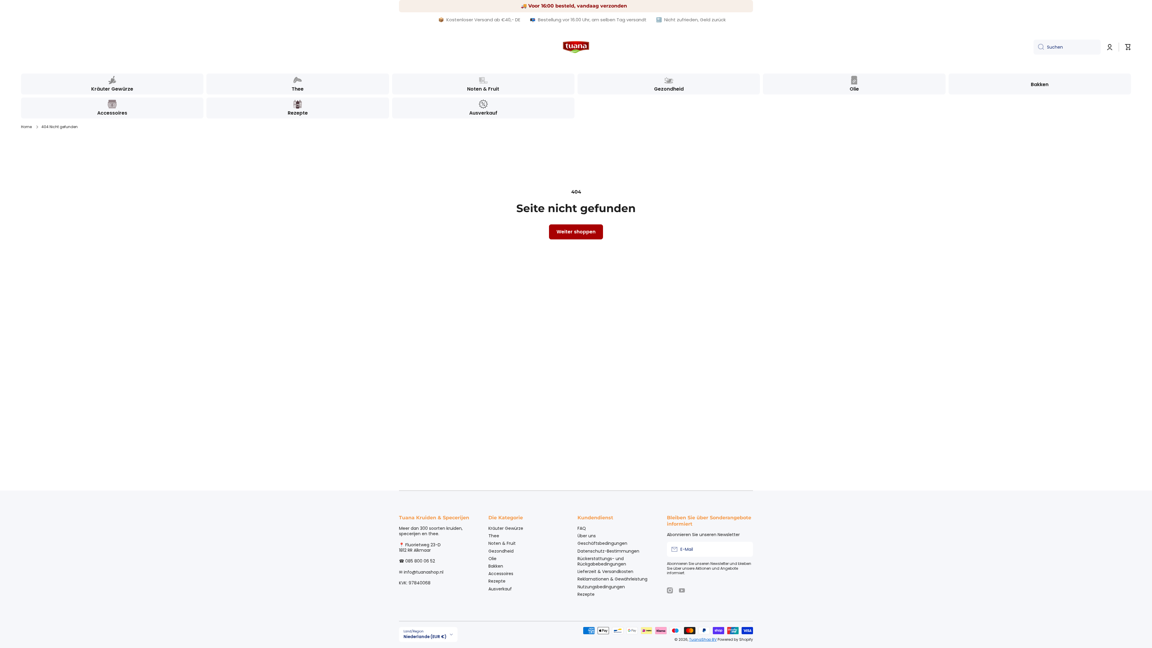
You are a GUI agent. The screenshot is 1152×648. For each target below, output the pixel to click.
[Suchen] (1039, 47)
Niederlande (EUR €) (425, 637)
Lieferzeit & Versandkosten (605, 571)
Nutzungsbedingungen (601, 587)
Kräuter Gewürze (505, 528)
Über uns (587, 535)
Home (26, 126)
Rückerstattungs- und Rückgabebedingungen (602, 561)
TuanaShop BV (703, 639)
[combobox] (1067, 47)
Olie (492, 558)
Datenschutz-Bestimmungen (608, 551)
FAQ (582, 528)
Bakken (495, 566)
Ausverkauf (500, 589)
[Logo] (576, 47)
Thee (493, 535)
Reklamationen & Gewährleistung (612, 579)
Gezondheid (501, 551)
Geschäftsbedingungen (602, 543)
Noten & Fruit (502, 543)
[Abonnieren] (745, 549)
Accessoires (500, 573)
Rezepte (497, 581)
